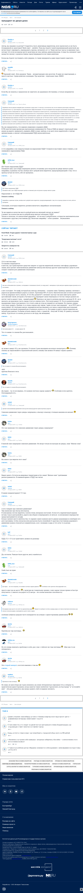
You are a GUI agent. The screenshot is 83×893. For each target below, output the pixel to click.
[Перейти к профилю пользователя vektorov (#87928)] (4, 603)
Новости (22, 2)
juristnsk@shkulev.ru (52, 857)
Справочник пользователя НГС (13, 779)
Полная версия (7, 775)
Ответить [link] (4, 61)
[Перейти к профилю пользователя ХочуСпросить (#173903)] (4, 324)
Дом (35, 2)
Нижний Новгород (8, 809)
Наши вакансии (7, 827)
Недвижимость (6, 2)
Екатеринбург (7, 806)
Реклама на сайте (8, 821)
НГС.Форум (5, 17)
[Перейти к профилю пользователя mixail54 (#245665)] (4, 69)
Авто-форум (17, 17)
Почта (41, 2)
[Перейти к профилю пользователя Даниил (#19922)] (4, 183)
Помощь (5, 831)
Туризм (47, 2)
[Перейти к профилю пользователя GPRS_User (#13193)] (4, 161)
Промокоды (73, 2)
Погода (29, 2)
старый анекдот (10, 665)
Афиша (54, 2)
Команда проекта (8, 824)
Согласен (77, 12)
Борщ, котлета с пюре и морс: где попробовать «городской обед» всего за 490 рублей (39, 733)
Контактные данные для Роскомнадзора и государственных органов (24, 839)
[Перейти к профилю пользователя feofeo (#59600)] (4, 423)
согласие (4, 13)
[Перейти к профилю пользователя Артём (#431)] (4, 625)
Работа (15, 2)
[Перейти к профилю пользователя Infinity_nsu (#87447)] (4, 641)
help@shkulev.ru (17, 858)
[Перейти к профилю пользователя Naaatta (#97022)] (4, 382)
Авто (11, 17)
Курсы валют (63, 2)
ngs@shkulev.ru (26, 855)
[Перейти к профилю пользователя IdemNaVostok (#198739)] (4, 280)
